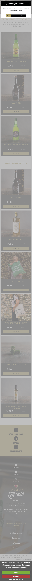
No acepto (16, 576)
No (9, 16)
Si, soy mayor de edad (19, 16)
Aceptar (16, 572)
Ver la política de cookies (16, 579)
